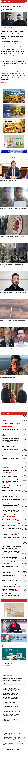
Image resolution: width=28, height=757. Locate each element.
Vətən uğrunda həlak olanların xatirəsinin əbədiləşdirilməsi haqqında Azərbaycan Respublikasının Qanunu (11, 682)
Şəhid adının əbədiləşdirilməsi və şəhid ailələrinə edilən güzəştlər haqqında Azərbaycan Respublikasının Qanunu (11, 698)
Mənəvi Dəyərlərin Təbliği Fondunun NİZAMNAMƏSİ (10, 720)
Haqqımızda (12, 749)
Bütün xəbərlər (6, 600)
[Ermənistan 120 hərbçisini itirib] (14, 169)
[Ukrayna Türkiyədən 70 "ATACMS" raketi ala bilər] (14, 309)
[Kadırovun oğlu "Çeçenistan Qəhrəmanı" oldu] (14, 393)
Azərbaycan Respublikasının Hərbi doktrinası (12, 678)
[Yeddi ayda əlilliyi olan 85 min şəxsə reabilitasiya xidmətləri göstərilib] (14, 654)
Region (13, 27)
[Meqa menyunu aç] (25, 1)
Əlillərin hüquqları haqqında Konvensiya (11, 711)
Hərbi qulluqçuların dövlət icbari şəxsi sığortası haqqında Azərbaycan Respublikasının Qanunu (11, 707)
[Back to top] (24, 753)
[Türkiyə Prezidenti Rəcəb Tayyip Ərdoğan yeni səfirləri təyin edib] (14, 225)
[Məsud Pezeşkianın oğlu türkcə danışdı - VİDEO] (14, 337)
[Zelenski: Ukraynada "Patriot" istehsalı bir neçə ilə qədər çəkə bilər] (14, 281)
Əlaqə (18, 749)
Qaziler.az (4, 41)
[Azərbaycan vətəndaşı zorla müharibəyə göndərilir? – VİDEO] (14, 197)
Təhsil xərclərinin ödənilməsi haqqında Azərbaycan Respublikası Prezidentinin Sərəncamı (11, 715)
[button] (24, 658)
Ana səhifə (7, 749)
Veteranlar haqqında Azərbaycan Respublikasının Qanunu (10, 703)
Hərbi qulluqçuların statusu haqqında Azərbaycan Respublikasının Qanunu (11, 694)
